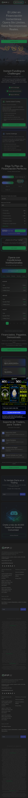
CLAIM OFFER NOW (14, 412)
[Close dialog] (27, 378)
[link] (14, 391)
